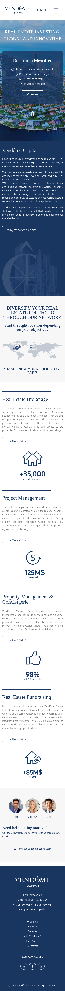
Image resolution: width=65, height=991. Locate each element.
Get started (32, 93)
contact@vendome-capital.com (34, 848)
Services (32, 931)
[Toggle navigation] (56, 10)
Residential (32, 921)
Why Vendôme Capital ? (23, 230)
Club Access (32, 941)
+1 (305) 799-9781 (43, 904)
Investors (32, 926)
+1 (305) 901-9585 (22, 904)
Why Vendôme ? (32, 936)
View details (18, 441)
